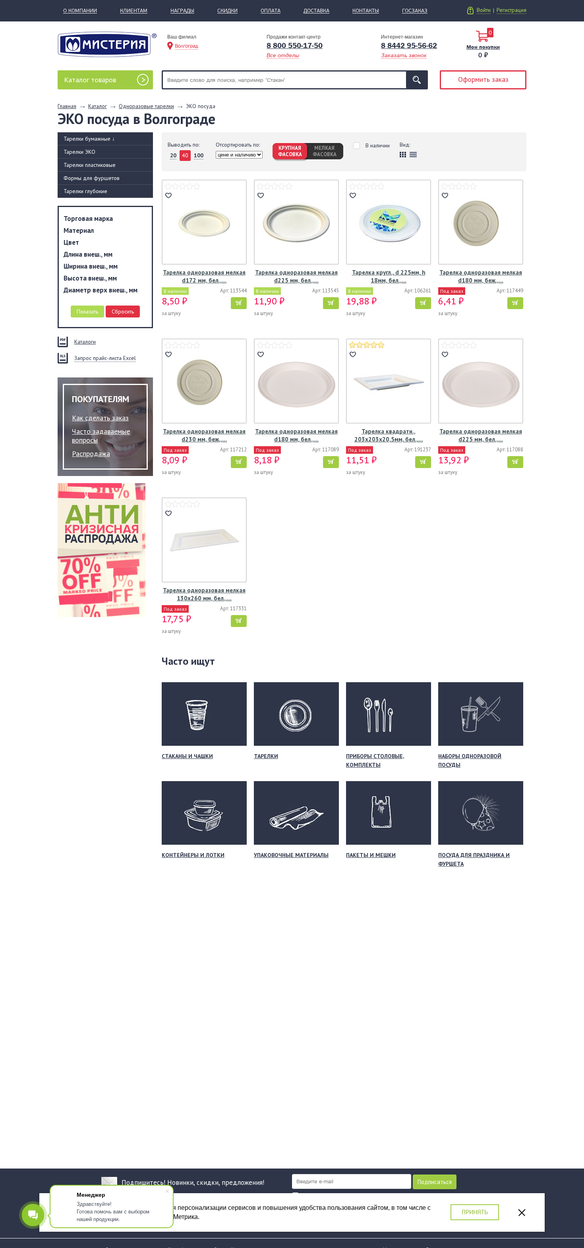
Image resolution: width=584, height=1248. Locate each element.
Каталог (90, 79)
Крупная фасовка (290, 151)
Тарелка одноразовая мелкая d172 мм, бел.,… (204, 276)
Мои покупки (483, 46)
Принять (475, 1212)
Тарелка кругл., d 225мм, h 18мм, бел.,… (388, 276)
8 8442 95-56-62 (409, 45)
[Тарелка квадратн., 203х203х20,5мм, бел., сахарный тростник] (388, 382)
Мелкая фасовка (324, 151)
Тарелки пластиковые (90, 164)
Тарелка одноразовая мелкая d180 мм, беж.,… (480, 276)
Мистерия (107, 44)
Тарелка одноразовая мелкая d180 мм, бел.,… (296, 435)
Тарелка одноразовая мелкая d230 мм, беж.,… (204, 435)
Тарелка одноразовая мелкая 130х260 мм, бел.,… (204, 594)
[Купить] (239, 303)
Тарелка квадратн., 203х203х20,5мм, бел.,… (388, 435)
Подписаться (435, 1182)
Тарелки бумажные (89, 138)
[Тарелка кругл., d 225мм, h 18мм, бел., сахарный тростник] (388, 223)
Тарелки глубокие (85, 191)
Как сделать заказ (100, 417)
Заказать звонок (404, 55)
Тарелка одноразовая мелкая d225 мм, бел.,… (296, 276)
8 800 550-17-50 (295, 45)
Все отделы (283, 55)
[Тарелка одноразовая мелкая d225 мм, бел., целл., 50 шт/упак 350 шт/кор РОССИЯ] (480, 382)
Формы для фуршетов (92, 178)
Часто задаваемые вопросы (101, 436)
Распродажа (91, 453)
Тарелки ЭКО (79, 151)
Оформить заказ (483, 79)
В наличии (377, 145)
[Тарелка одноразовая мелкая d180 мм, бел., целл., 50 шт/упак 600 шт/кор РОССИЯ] (296, 382)
